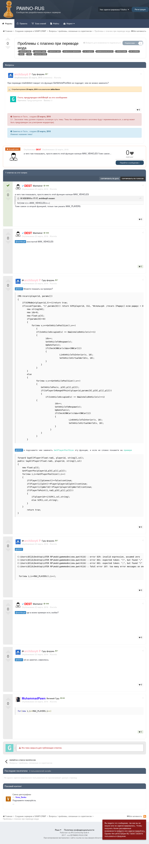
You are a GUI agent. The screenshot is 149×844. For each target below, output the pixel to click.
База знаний (40, 23)
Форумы (8, 23)
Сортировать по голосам (132, 179)
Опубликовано (35, 189)
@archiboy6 (20, 241)
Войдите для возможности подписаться (103, 42)
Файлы (56, 23)
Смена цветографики (22, 794)
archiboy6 (43, 198)
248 (63, 698)
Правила (23, 23)
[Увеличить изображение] (13, 98)
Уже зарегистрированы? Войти (114, 9)
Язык (57, 829)
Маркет (69, 23)
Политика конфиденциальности (79, 829)
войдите (120, 830)
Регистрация (140, 9)
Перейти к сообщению (129, 162)
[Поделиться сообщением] (141, 73)
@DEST (19, 289)
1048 (47, 186)
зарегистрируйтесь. (136, 830)
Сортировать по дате (110, 179)
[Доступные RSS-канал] (144, 816)
